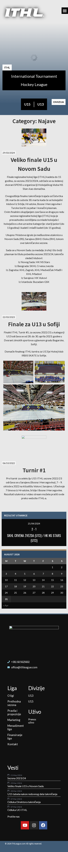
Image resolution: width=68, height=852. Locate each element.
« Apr (5, 605)
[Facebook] (43, 825)
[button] (65, 10)
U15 (27, 104)
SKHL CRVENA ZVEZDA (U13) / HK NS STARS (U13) (34, 538)
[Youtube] (25, 825)
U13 (40, 104)
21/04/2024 (34, 523)
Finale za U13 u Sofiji (34, 324)
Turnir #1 (34, 470)
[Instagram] (34, 825)
